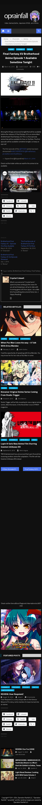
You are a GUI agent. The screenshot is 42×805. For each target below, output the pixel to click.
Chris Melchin (22, 399)
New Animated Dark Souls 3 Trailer (11, 469)
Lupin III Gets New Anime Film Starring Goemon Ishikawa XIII (19, 445)
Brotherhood (17, 271)
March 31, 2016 (29, 158)
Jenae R (20, 697)
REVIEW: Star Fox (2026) (24, 749)
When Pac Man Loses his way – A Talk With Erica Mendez (18, 344)
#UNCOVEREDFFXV (18, 151)
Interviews (25, 339)
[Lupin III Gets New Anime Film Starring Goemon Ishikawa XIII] (21, 424)
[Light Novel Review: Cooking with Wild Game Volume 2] (7, 775)
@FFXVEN (23, 149)
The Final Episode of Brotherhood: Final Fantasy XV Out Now (28, 243)
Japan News (25, 440)
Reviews (26, 687)
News (30, 49)
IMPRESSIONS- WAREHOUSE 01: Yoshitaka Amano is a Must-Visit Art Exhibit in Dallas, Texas (28, 763)
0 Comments (31, 697)
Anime (11, 49)
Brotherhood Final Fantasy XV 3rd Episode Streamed (9, 256)
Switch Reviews (7, 690)
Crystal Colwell (23, 66)
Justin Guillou (23, 349)
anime (10, 271)
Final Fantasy (26, 271)
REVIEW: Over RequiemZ (12, 694)
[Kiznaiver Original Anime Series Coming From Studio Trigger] (21, 372)
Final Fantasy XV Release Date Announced (33, 469)
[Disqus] (21, 502)
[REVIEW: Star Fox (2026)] (7, 752)
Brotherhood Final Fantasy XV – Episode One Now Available (8, 243)
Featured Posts (11, 655)
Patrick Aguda (23, 450)
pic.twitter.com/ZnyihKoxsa (12, 154)
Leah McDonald (20, 754)
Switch (35, 687)
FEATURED (16, 687)
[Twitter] (11, 298)
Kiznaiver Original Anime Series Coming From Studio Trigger (19, 393)
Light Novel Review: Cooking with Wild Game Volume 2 (26, 773)
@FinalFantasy (30, 151)
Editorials (14, 339)
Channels (20, 49)
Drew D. (33, 778)
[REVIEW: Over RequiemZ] (21, 672)
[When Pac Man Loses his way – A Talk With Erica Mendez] (21, 323)
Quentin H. (34, 768)
